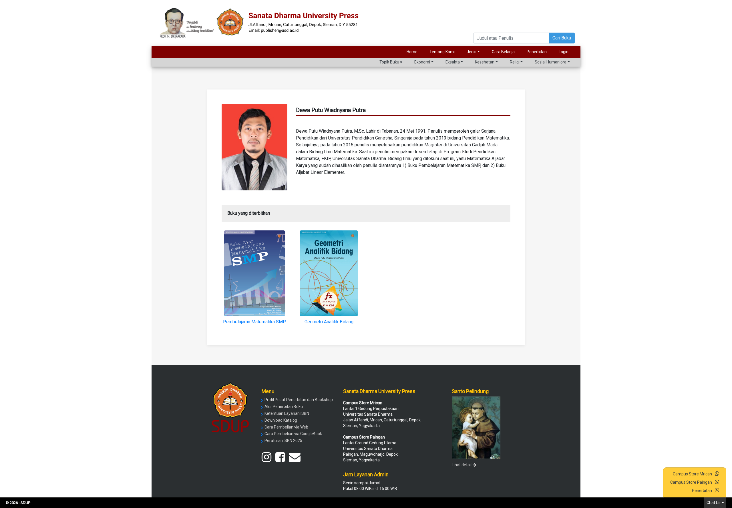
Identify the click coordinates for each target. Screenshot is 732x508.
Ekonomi (422, 62)
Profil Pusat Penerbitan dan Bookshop (298, 399)
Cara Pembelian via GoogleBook (293, 433)
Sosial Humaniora (550, 62)
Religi (515, 62)
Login (563, 51)
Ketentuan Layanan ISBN (286, 413)
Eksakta (452, 62)
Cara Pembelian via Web (286, 427)
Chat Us (714, 502)
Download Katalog (280, 420)
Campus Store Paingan (691, 482)
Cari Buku (561, 38)
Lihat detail (462, 465)
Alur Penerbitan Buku (283, 406)
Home (412, 51)
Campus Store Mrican (692, 474)
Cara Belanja (503, 51)
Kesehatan (484, 62)
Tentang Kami (442, 51)
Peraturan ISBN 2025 (283, 440)
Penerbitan (537, 51)
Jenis (471, 51)
